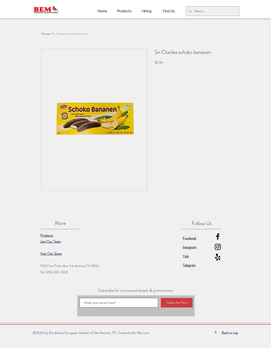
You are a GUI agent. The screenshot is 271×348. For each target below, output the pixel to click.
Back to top (230, 332)
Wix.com (143, 332)
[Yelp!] (218, 257)
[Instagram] (218, 247)
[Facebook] (218, 236)
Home (45, 33)
